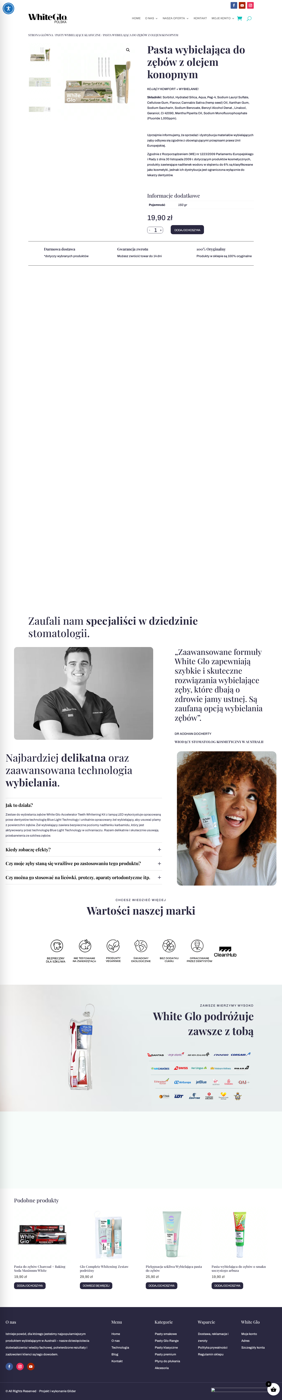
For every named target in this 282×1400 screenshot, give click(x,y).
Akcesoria (162, 1368)
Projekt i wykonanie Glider (57, 1391)
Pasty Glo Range (167, 1340)
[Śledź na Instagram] (250, 5)
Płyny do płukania (167, 1361)
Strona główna (40, 35)
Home (136, 18)
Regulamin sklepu (211, 1354)
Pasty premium (165, 1354)
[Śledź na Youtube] (242, 5)
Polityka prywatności (212, 1347)
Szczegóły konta (253, 1347)
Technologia (120, 1347)
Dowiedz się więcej (96, 1285)
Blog (114, 1354)
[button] (128, 50)
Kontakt (200, 18)
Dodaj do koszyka (187, 230)
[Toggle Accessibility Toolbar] (8, 8)
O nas (149, 18)
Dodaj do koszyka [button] (30, 1285)
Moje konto (221, 18)
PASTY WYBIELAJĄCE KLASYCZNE (78, 35)
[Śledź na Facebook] (234, 5)
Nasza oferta (174, 18)
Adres (245, 1340)
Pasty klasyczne (166, 1347)
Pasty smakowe (166, 1334)
